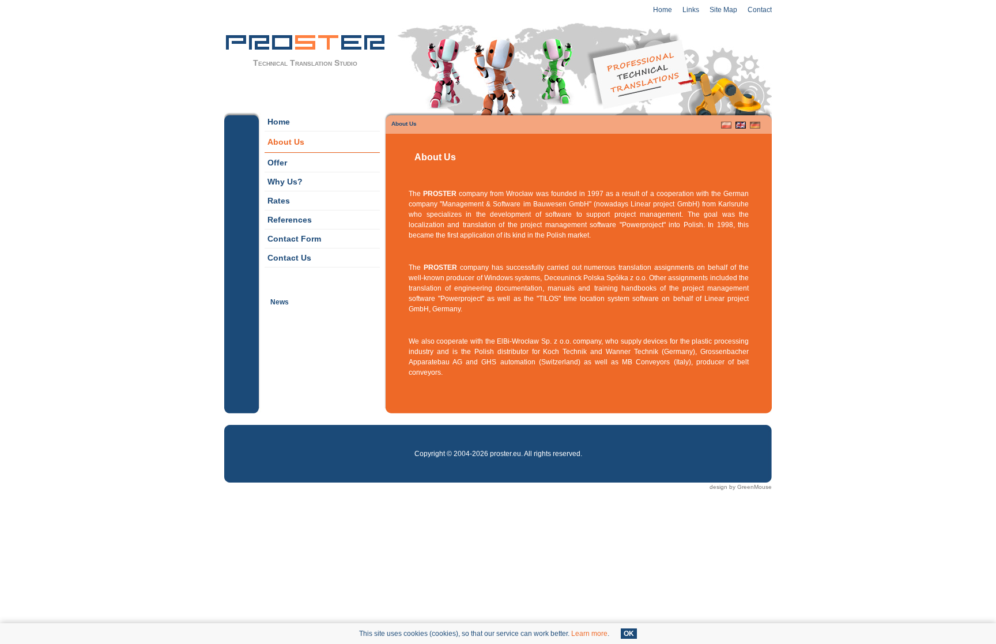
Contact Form (293, 236)
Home (662, 10)
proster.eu (505, 454)
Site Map (723, 10)
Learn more (589, 634)
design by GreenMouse (741, 487)
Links (690, 10)
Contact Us (288, 255)
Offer (276, 160)
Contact (760, 10)
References (288, 217)
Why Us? (284, 179)
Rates (277, 198)
